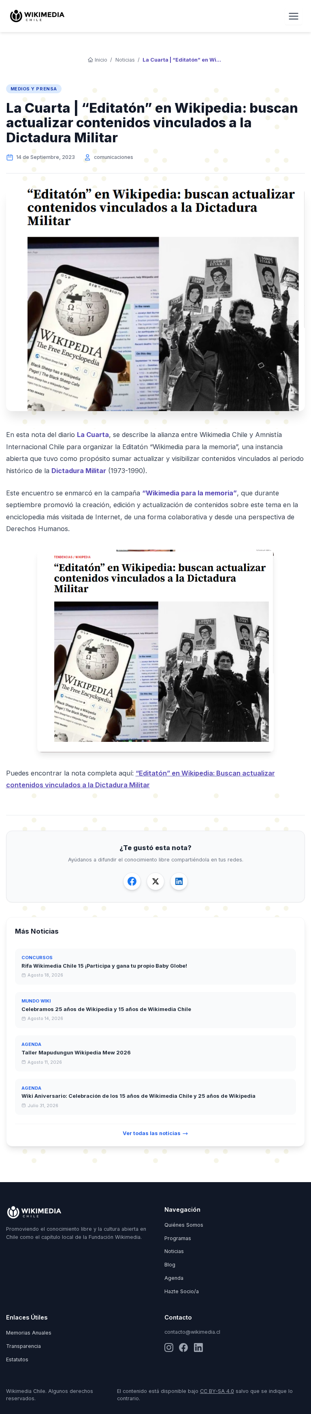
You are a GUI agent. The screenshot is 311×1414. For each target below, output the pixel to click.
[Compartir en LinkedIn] (179, 881)
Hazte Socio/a (181, 1291)
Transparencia (23, 1346)
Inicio (101, 60)
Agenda (173, 1278)
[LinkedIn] (198, 1347)
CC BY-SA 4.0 (217, 1391)
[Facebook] (183, 1347)
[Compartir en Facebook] (132, 881)
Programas (177, 1238)
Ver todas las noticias (152, 1133)
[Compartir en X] (155, 881)
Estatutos (17, 1359)
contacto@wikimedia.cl (192, 1332)
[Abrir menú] (293, 16)
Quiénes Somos (183, 1225)
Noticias (125, 60)
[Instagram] (168, 1347)
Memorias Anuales (28, 1333)
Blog (169, 1265)
